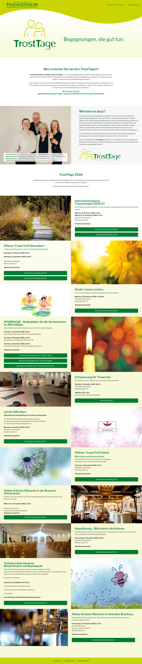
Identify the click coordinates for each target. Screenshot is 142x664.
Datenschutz (69, 661)
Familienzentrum (34, 597)
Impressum (57, 661)
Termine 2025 (133, 5)
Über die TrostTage (116, 5)
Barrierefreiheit (83, 661)
